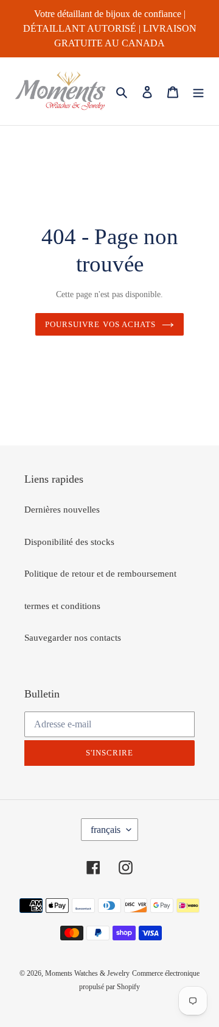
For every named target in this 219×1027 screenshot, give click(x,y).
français (105, 829)
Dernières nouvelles (62, 509)
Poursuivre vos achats (100, 324)
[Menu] (198, 91)
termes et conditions (62, 606)
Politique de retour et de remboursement (100, 573)
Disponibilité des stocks (69, 542)
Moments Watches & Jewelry (87, 973)
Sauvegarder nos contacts (72, 638)
